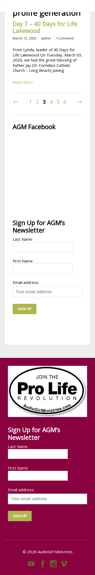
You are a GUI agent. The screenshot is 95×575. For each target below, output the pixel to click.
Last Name (22, 239)
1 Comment (65, 38)
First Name (23, 261)
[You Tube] (31, 562)
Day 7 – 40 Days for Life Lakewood (45, 27)
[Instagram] (53, 562)
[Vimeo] (64, 562)
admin (46, 38)
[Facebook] (43, 562)
